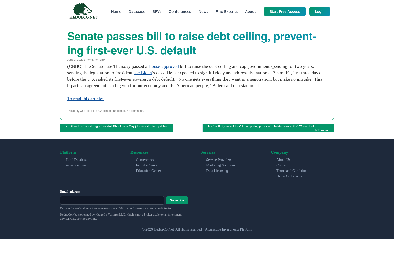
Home (116, 11)
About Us (283, 160)
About (250, 11)
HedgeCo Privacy (289, 176)
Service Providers (218, 160)
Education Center (148, 171)
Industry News (146, 165)
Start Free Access (285, 11)
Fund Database (76, 160)
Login (320, 11)
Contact (282, 165)
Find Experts (227, 11)
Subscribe (177, 200)
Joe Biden (143, 72)
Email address (70, 191)
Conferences (180, 11)
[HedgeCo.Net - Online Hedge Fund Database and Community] (83, 11)
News (203, 11)
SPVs (157, 11)
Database (137, 11)
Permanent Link (95, 59)
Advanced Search (78, 165)
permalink (137, 111)
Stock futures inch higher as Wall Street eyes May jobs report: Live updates (116, 126)
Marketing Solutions (220, 165)
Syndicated (105, 111)
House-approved (163, 66)
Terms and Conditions (292, 171)
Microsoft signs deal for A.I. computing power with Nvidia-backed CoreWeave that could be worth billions (271, 128)
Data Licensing (217, 171)
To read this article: (85, 98)
